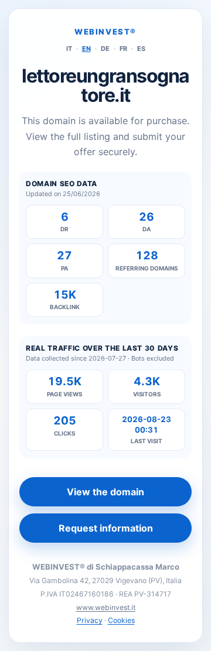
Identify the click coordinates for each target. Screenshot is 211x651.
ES (141, 48)
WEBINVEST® (105, 31)
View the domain (105, 492)
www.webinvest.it (105, 607)
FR (123, 48)
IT (69, 48)
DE (105, 48)
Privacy (90, 620)
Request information (106, 528)
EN (86, 48)
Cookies (121, 620)
